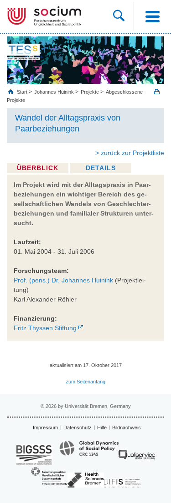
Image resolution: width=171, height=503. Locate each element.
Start (23, 92)
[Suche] (123, 16)
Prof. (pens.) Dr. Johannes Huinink (63, 280)
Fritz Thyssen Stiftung (45, 328)
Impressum (45, 427)
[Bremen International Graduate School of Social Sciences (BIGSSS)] (34, 454)
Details (101, 167)
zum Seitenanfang (85, 381)
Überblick (37, 167)
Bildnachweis (126, 427)
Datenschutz (77, 427)
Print (157, 91)
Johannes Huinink (54, 92)
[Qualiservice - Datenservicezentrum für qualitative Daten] (137, 457)
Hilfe (102, 427)
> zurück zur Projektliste (129, 152)
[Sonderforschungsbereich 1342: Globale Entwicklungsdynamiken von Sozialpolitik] (89, 452)
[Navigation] (152, 16)
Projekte (90, 92)
